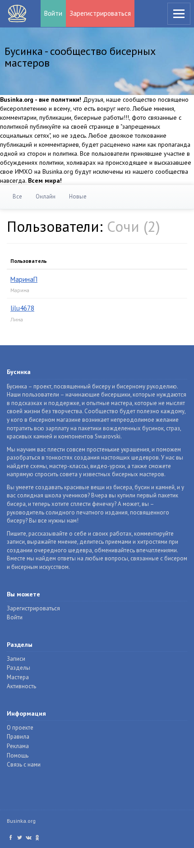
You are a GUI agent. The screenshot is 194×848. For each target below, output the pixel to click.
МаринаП (23, 279)
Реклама (18, 746)
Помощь (17, 755)
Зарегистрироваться (100, 13)
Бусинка (17, 13)
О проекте (20, 727)
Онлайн (45, 196)
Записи (16, 659)
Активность (21, 686)
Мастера (18, 677)
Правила (18, 736)
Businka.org (21, 820)
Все (17, 196)
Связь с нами (24, 764)
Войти (53, 13)
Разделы (18, 668)
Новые (78, 196)
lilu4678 (22, 308)
